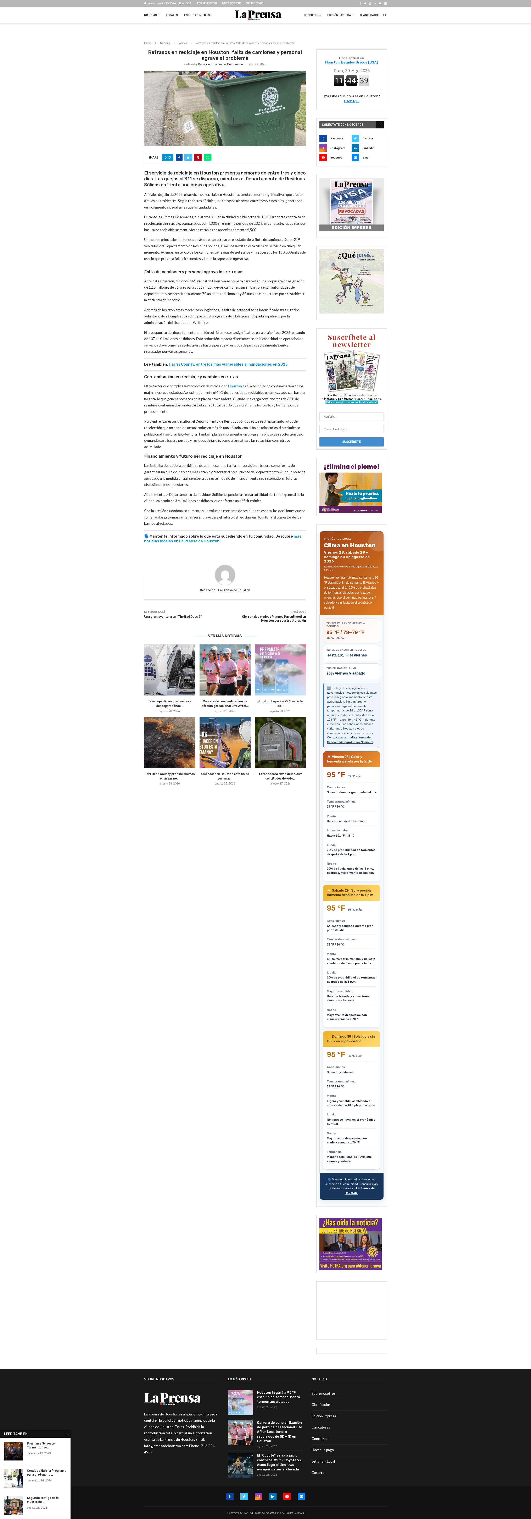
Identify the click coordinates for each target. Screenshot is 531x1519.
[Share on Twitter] (188, 157)
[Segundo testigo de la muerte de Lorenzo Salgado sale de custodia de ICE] (13, 1505)
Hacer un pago (323, 1450)
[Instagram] (370, 3)
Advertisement (231, 3)
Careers (318, 1472)
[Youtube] (380, 3)
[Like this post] (169, 157)
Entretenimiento (197, 15)
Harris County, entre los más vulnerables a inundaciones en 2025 (228, 364)
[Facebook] (360, 3)
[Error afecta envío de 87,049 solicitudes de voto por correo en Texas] (280, 742)
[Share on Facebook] (179, 157)
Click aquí (351, 101)
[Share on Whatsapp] (207, 157)
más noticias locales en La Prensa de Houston (353, 1188)
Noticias (150, 15)
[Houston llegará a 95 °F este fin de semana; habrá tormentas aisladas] (280, 670)
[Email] (385, 3)
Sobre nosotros (324, 1393)
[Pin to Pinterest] (198, 157)
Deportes (311, 15)
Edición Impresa (207, 3)
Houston (235, 386)
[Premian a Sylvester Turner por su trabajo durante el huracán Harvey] (13, 1451)
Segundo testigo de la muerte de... (43, 1500)
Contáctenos (254, 3)
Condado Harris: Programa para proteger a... (46, 1472)
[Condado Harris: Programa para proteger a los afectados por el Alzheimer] (13, 1478)
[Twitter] (365, 3)
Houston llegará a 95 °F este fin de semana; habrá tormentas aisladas (278, 1397)
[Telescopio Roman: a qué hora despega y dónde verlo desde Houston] (169, 670)
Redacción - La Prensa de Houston (220, 64)
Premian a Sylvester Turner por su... (41, 1445)
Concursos (320, 1438)
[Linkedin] (375, 3)
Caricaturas (321, 1427)
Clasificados (370, 15)
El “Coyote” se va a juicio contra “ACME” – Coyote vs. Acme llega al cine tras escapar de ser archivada (279, 1462)
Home (147, 43)
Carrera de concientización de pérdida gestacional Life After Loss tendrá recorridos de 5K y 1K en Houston (279, 1432)
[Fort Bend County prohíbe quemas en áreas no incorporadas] (169, 742)
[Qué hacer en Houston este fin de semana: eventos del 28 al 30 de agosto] (225, 742)
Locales (172, 15)
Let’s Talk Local (323, 1461)
